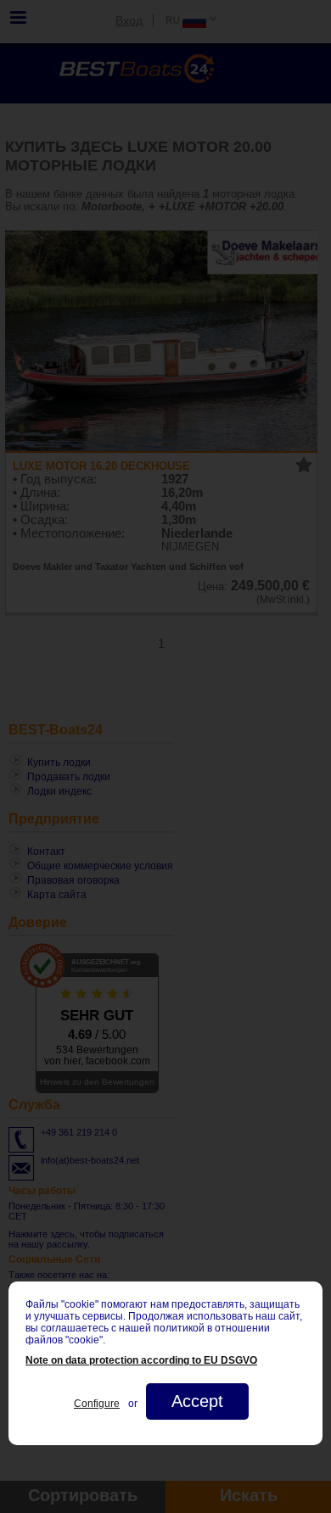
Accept (197, 1401)
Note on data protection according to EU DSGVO (141, 1360)
